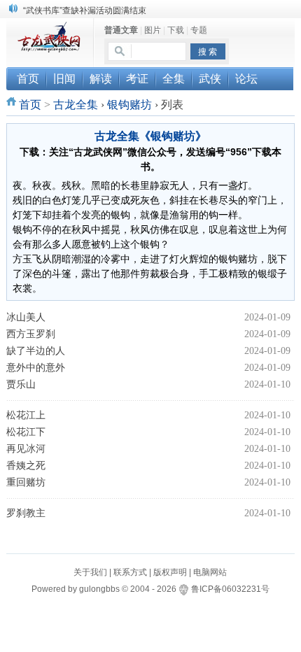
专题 (198, 30)
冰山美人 (26, 317)
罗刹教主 (26, 513)
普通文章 (121, 30)
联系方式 (130, 572)
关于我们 (90, 572)
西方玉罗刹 (30, 334)
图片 (152, 30)
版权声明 (170, 572)
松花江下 (26, 432)
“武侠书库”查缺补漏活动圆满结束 (84, 10)
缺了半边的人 (35, 351)
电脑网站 (210, 572)
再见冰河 (26, 449)
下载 (175, 30)
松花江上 (26, 415)
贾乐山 (21, 384)
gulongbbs (99, 589)
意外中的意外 (35, 367)
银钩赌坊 (129, 105)
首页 (30, 105)
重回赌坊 (26, 482)
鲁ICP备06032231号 (230, 589)
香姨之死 (26, 465)
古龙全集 (75, 105)
